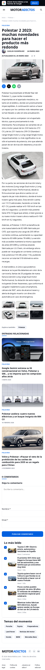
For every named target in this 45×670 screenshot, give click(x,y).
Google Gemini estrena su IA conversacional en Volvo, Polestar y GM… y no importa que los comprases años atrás (21, 372)
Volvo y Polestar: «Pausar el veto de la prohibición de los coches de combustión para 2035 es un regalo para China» (22, 460)
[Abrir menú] (4, 10)
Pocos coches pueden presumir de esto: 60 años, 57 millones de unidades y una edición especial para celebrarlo (29, 591)
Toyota (19, 626)
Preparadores (32, 626)
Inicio (4, 17)
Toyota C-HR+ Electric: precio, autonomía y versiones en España (27, 549)
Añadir (35, 3)
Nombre (6, 509)
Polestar (11, 17)
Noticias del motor (27, 632)
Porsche (9, 626)
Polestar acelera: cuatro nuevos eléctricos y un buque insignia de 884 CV (21, 416)
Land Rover (10, 632)
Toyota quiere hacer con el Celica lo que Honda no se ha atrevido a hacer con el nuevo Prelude (29, 577)
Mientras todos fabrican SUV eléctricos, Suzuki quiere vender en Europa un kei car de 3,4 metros (28, 606)
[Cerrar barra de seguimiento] (41, 3)
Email (5, 520)
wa (14, 86)
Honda (8, 637)
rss (38, 651)
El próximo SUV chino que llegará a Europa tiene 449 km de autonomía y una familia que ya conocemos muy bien (29, 562)
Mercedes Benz (31, 637)
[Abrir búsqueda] (41, 10)
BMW (18, 637)
